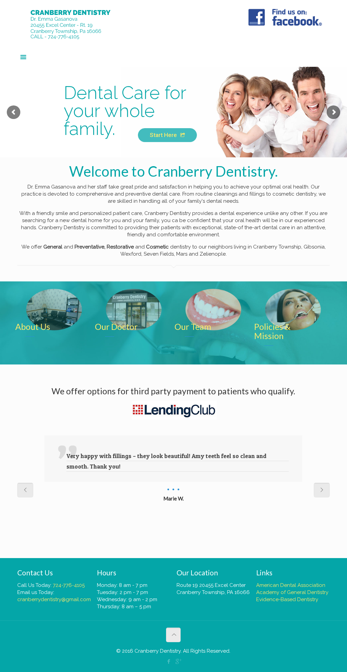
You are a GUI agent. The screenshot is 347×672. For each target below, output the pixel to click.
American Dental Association (290, 585)
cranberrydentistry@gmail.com (54, 599)
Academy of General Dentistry (292, 592)
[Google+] (178, 661)
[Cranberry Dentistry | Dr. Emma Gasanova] (76, 23)
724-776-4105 (69, 585)
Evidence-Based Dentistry (287, 599)
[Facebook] (168, 661)
